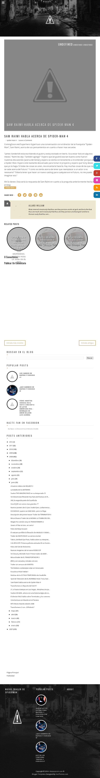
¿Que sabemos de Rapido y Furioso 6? (27, 389)
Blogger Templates (39, 774)
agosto (13, 475)
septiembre (15, 471)
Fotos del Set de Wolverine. (21, 547)
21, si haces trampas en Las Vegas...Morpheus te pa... (30, 589)
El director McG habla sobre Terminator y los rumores (30, 596)
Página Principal (13, 672)
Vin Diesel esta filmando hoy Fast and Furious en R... (30, 497)
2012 (11, 442)
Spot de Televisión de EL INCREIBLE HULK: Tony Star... (30, 579)
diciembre (15, 460)
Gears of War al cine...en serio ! (22, 525)
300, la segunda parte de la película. (24, 500)
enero (13, 625)
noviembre (15, 464)
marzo (13, 618)
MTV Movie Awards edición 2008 (22, 604)
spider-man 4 (11, 140)
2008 (11, 456)
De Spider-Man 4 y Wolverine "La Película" (75, 240)
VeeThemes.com (62, 774)
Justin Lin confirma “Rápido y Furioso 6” (40, 758)
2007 (11, 629)
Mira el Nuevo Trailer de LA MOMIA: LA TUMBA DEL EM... (31, 518)
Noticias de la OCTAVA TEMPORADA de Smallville (28, 575)
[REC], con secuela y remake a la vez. (24, 561)
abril (13, 614)
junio (13, 482)
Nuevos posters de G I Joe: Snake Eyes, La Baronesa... (30, 507)
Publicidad (10, 676)
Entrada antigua (87, 343)
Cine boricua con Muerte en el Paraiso (25, 600)
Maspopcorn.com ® (57, 771)
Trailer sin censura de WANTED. (22, 564)
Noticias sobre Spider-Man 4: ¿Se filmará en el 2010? (47, 241)
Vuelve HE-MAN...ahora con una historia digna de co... (30, 593)
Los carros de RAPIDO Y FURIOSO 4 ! (27, 375)
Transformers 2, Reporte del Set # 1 (24, 586)
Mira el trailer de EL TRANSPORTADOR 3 (25, 557)
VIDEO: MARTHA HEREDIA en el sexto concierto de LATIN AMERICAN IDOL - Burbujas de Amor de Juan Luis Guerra (27, 408)
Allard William (36, 205)
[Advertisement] (48, 331)
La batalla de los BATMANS (20, 490)
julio (12, 479)
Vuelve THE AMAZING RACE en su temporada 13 (28, 493)
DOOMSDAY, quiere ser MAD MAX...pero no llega (28, 511)
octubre (14, 468)
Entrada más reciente (14, 343)
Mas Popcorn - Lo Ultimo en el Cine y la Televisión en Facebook (23, 428)
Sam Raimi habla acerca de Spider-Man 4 (40, 124)
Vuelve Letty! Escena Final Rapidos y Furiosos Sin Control (41, 712)
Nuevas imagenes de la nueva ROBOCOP (26, 550)
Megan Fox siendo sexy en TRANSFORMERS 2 (27, 522)
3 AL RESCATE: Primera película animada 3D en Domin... (31, 543)
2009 (11, 453)
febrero (14, 622)
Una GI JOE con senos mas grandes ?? (24, 504)
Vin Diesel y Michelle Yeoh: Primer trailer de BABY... (29, 554)
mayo (13, 611)
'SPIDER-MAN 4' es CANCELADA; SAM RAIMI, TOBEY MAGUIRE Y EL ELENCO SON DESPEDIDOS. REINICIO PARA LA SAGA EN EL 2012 (18, 249)
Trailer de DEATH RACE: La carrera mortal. (26, 536)
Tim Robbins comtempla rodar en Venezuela (27, 568)
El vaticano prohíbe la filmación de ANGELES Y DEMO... (30, 532)
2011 (11, 446)
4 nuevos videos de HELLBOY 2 (22, 486)
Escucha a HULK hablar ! (19, 571)
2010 (11, 449)
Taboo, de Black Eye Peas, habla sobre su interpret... (30, 539)
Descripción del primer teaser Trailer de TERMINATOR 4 (31, 514)
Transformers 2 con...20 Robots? (22, 607)
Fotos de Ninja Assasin (19, 529)
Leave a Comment (25, 140)
